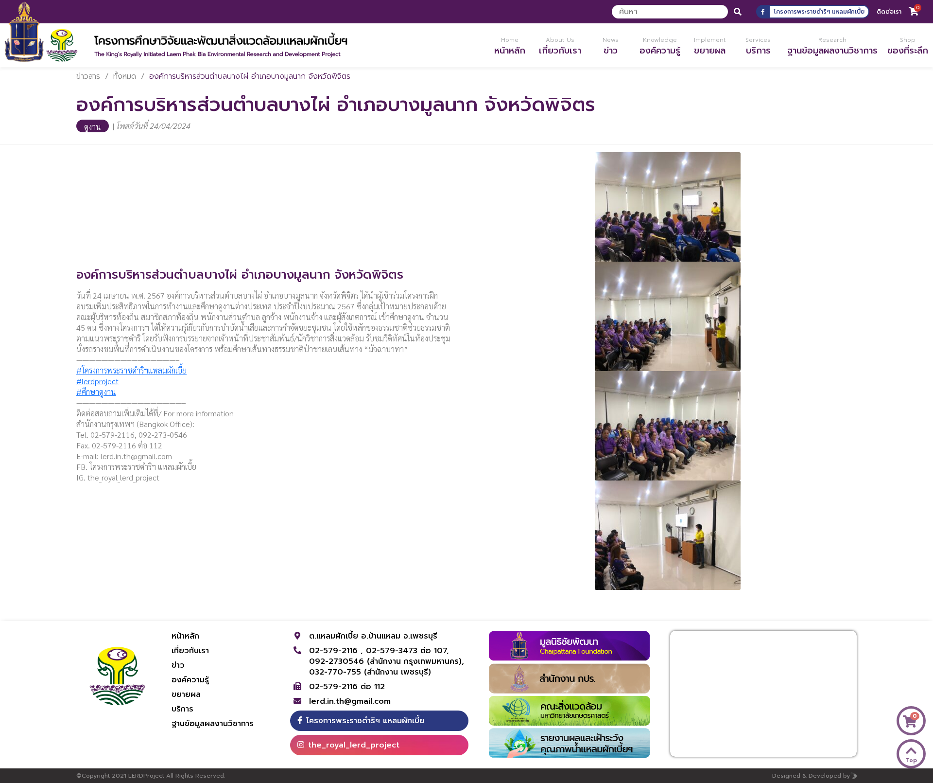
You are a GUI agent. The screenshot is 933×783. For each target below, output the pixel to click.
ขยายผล (186, 694)
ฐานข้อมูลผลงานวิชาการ (213, 724)
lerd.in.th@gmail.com (350, 701)
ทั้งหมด (124, 76)
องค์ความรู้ (190, 680)
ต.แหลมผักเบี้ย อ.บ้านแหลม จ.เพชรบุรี (373, 636)
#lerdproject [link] (97, 381)
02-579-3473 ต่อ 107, (407, 651)
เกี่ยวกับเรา (190, 651)
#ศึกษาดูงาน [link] (96, 392)
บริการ (182, 709)
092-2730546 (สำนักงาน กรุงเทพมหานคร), (386, 661)
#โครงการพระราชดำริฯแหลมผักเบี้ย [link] (131, 370)
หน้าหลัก (185, 636)
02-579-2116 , (337, 651)
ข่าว (178, 665)
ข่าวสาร (88, 76)
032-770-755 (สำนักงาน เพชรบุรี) (370, 672)
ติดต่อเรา (889, 11)
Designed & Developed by (811, 775)
